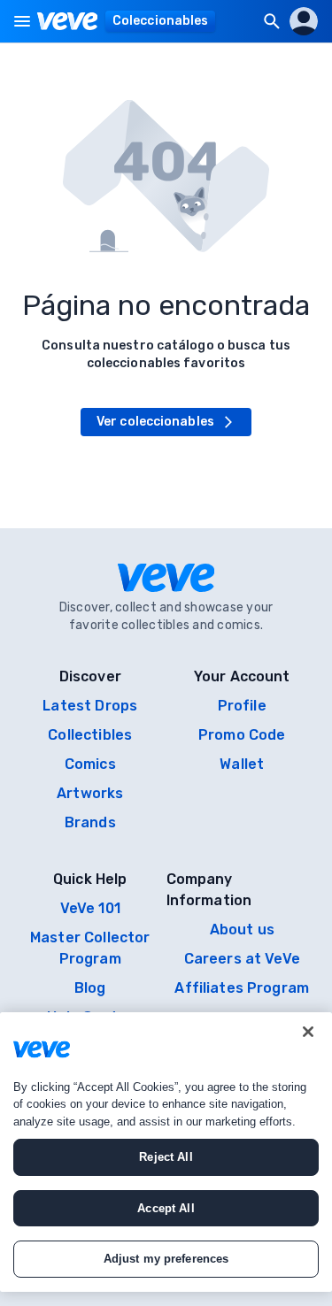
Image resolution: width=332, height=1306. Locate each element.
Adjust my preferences (166, 1258)
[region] (166, 1152)
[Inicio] (67, 21)
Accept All (165, 1208)
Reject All (165, 1157)
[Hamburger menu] (22, 21)
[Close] (308, 1031)
